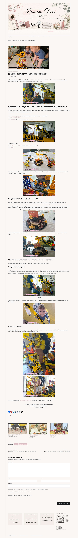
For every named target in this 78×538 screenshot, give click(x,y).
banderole (13, 119)
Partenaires (60, 528)
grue (12, 147)
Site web (10, 483)
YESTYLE (47, 516)
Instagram (59, 527)
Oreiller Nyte (15, 522)
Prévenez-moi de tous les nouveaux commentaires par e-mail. (20, 495)
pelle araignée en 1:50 (15, 145)
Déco (9, 71)
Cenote (30, 535)
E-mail (42, 478)
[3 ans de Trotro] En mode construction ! (15, 434)
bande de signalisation (16, 116)
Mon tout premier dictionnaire (31, 522)
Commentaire (11, 462)
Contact (59, 526)
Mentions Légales (61, 529)
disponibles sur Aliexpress (43, 232)
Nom (9, 478)
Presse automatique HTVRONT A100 (15, 519)
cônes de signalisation (15, 117)
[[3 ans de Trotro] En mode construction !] (18, 428)
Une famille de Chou (14, 71)
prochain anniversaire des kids (25, 400)
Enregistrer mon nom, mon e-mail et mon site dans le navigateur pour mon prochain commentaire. (28, 489)
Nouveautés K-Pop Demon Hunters (31, 519)
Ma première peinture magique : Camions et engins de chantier (22, 452)
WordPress (42, 535)
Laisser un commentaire (63, 503)
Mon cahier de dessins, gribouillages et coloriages (57, 451)
